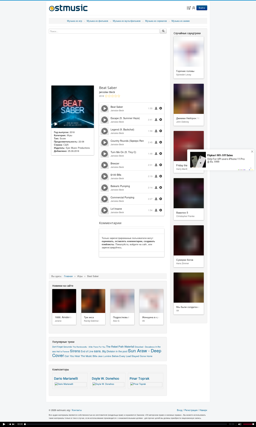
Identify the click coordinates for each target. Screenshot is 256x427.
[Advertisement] (72, 212)
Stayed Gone (138, 356)
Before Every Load (121, 356)
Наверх (203, 410)
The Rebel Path (115, 346)
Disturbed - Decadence (145, 346)
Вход (179, 410)
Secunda (67, 346)
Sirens (75, 350)
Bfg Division (108, 351)
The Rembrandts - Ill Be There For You (89, 346)
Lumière (107, 356)
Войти (202, 7)
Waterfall (129, 346)
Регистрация (190, 410)
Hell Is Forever (62, 351)
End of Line (87, 351)
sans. (98, 351)
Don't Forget (57, 346)
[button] (161, 108)
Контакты (77, 410)
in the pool (121, 351)
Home (149, 356)
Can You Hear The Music (78, 356)
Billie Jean (98, 356)
